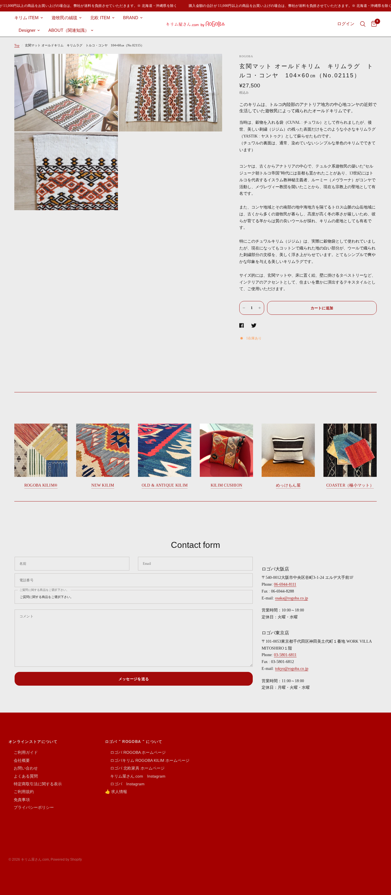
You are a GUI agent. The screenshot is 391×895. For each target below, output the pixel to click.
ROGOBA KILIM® (41, 485)
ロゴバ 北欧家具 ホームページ (135, 768)
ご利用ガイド (23, 752)
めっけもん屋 (288, 485)
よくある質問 (23, 776)
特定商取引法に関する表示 (35, 784)
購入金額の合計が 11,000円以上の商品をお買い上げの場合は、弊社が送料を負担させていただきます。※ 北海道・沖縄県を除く (281, 5)
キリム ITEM (26, 17)
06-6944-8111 (285, 584)
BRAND (130, 17)
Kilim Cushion (226, 485)
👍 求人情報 (116, 791)
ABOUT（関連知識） (68, 30)
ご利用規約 (21, 791)
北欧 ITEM (100, 17)
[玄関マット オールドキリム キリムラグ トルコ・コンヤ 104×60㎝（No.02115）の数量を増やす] (259, 307)
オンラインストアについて (33, 741)
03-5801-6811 (285, 655)
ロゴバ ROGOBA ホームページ (135, 752)
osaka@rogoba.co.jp (291, 598)
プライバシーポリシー (31, 807)
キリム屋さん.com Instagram (135, 776)
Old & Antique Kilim (164, 485)
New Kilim (102, 485)
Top (16, 45)
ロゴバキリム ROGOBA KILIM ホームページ (147, 760)
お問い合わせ (23, 768)
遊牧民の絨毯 (64, 17)
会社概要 (19, 760)
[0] (372, 24)
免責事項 (19, 799)
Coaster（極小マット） (350, 485)
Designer (27, 30)
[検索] (362, 24)
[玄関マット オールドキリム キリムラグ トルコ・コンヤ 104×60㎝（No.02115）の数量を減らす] (244, 307)
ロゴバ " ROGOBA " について (134, 741)
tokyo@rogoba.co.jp (291, 668)
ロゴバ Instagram (125, 784)
